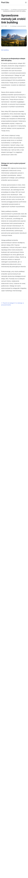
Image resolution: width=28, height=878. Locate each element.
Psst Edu (5, 2)
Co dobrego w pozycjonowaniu (19, 9)
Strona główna (5, 9)
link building (5, 50)
